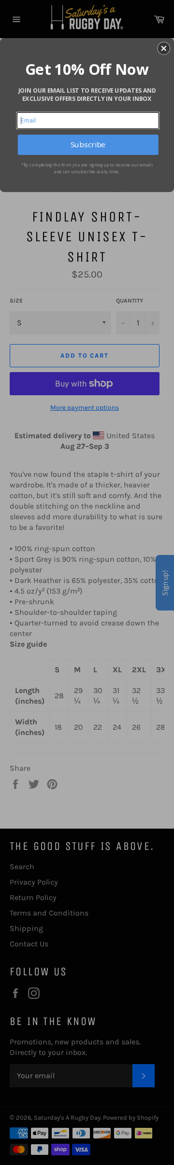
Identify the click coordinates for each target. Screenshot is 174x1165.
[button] (164, 48)
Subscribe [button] (88, 144)
